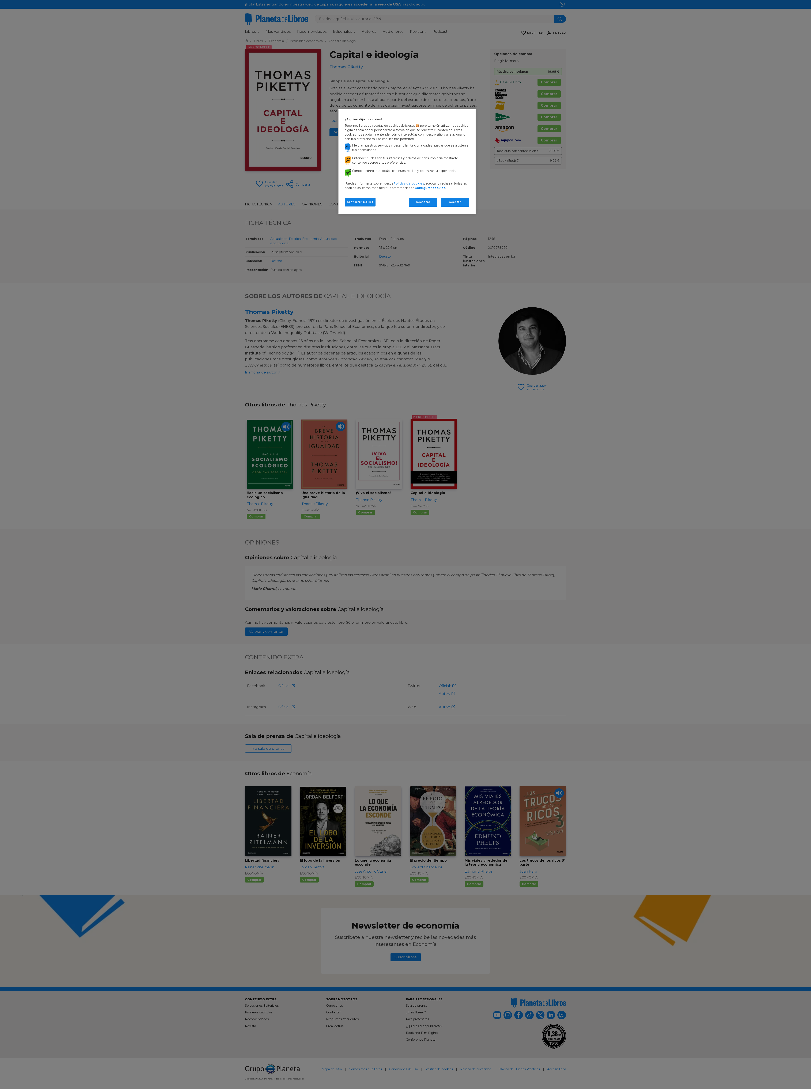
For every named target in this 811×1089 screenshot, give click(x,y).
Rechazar (423, 202)
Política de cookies (408, 183)
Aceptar (455, 202)
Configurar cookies (360, 201)
